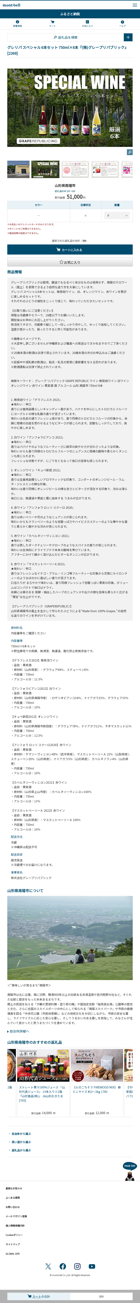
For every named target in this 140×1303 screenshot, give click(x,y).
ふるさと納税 (70, 13)
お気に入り (87, 25)
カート (52, 25)
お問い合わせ (13, 1207)
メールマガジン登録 (16, 1216)
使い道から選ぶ (21, 1142)
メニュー (135, 5)
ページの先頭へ (130, 1170)
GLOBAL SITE (13, 1253)
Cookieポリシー (14, 1235)
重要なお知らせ (14, 1188)
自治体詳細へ (19, 1031)
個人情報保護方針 (15, 1225)
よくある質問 (13, 1197)
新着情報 (17, 25)
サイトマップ (13, 1244)
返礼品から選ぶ (21, 1150)
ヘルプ (122, 25)
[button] (70, 261)
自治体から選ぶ (21, 1134)
